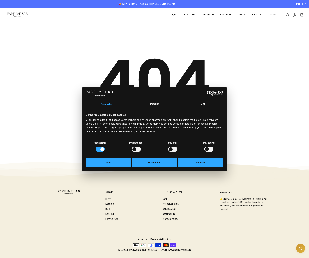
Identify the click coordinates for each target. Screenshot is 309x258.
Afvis (108, 162)
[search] (287, 14)
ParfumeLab (134, 250)
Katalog (109, 203)
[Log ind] (294, 14)
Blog (107, 209)
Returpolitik (169, 214)
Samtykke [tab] (106, 104)
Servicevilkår (169, 209)
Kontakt (109, 214)
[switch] (136, 149)
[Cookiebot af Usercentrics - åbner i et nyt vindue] (209, 93)
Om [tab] (203, 103)
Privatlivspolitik (171, 203)
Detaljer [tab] (154, 103)
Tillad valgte (154, 162)
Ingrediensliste (171, 218)
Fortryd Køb (111, 218)
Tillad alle (201, 162)
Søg (165, 198)
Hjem (108, 198)
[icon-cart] (301, 14)
